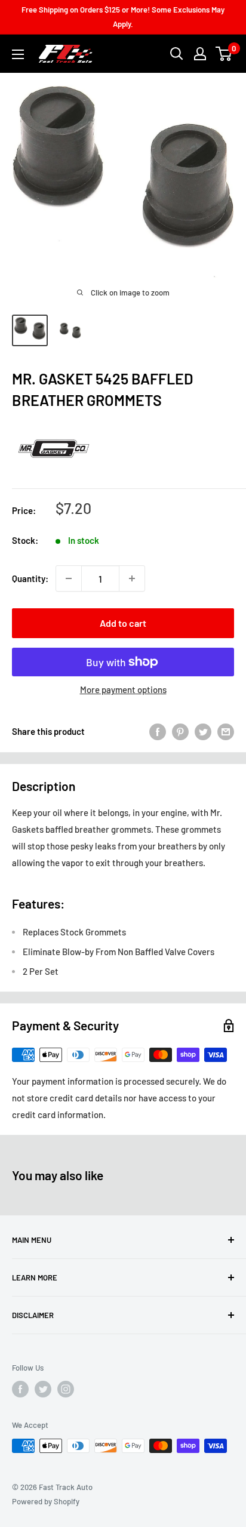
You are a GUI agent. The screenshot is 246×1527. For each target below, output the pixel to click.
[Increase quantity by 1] (131, 578)
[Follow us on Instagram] (65, 1389)
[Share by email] (225, 731)
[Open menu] (18, 54)
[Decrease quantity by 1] (68, 578)
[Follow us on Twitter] (43, 1389)
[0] (224, 54)
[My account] (200, 53)
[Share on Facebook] (157, 731)
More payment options (123, 689)
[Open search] (176, 53)
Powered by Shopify (45, 1501)
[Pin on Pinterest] (180, 731)
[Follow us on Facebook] (20, 1389)
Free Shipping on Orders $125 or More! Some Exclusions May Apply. (123, 17)
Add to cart (123, 623)
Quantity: (30, 578)
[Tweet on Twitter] (203, 731)
